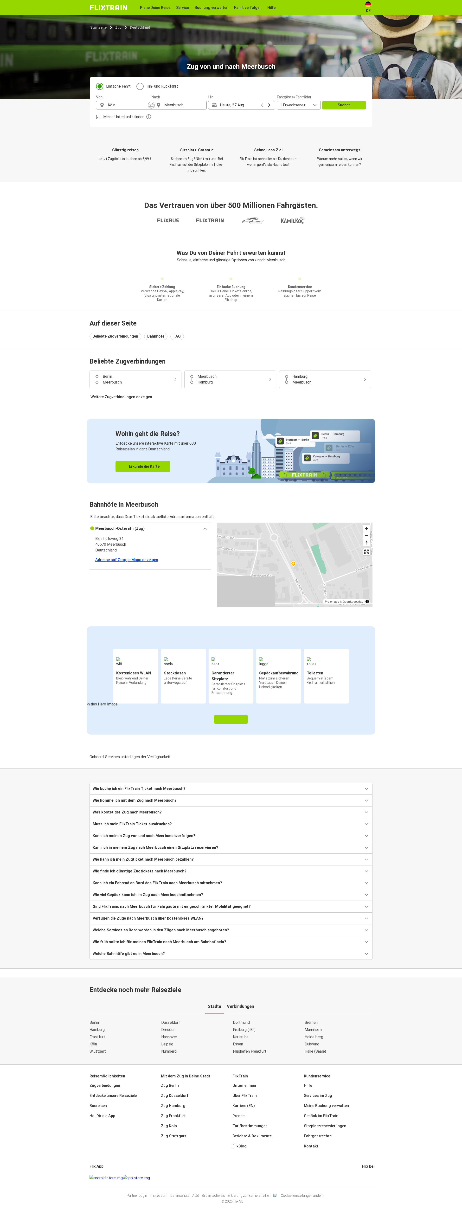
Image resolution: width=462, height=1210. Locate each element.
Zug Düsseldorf (174, 1095)
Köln (93, 1044)
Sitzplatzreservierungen (325, 1126)
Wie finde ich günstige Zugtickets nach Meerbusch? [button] (139, 871)
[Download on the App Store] (136, 1178)
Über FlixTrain (244, 1095)
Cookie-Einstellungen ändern (302, 1195)
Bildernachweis (213, 1195)
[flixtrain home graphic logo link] (108, 7)
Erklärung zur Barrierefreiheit (249, 1195)
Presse (238, 1116)
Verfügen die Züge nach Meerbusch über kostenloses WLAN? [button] (148, 918)
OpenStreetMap (353, 601)
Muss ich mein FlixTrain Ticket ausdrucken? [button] (132, 824)
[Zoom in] (366, 528)
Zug (118, 27)
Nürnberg (169, 1051)
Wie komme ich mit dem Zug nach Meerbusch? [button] (135, 800)
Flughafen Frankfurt (249, 1051)
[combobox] (128, 105)
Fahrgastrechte (318, 1136)
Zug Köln (169, 1126)
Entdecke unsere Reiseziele (113, 1095)
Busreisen (98, 1105)
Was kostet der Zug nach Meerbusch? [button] (127, 812)
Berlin (94, 1022)
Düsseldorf (170, 1022)
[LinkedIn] (367, 1178)
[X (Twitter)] (368, 1178)
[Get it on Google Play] (106, 1178)
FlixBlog (239, 1146)
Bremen (311, 1022)
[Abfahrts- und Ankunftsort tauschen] (151, 105)
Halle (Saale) (315, 1051)
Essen (238, 1044)
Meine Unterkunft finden (123, 117)
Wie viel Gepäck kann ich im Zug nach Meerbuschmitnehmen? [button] (148, 894)
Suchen (344, 105)
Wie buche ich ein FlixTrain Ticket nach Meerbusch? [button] (139, 788)
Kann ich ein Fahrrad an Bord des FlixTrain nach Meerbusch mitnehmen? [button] (157, 883)
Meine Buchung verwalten (326, 1105)
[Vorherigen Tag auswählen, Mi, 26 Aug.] (262, 105)
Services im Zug (318, 1095)
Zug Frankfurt (173, 1116)
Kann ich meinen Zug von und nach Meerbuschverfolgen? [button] (144, 835)
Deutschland (140, 27)
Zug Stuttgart (173, 1136)
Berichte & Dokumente (252, 1136)
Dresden (168, 1029)
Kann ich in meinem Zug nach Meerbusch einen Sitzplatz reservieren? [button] (155, 847)
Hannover (169, 1037)
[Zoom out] (366, 535)
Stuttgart (98, 1051)
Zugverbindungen (105, 1085)
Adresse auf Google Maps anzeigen (126, 559)
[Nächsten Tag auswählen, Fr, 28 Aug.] (269, 105)
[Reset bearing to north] (366, 542)
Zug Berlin (170, 1085)
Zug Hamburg (173, 1105)
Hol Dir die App (102, 1116)
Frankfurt (97, 1037)
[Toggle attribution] (367, 601)
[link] (231, 451)
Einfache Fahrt (118, 86)
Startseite (98, 27)
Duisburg (312, 1044)
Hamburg (97, 1029)
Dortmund (241, 1022)
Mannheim (313, 1029)
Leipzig (167, 1044)
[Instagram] (364, 1178)
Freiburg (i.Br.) (244, 1029)
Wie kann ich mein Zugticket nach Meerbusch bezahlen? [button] (143, 859)
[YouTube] (365, 1178)
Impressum (158, 1195)
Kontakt (311, 1146)
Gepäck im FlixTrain (321, 1116)
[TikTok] (370, 1178)
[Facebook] (363, 1178)
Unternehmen (244, 1085)
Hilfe (308, 1085)
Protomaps (332, 601)
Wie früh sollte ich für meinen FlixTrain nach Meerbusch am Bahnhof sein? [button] (159, 942)
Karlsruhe (241, 1037)
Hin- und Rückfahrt (162, 86)
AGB (195, 1195)
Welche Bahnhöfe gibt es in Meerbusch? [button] (129, 953)
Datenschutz (179, 1195)
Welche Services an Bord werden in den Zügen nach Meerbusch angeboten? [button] (161, 930)
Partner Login (137, 1195)
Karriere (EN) (243, 1105)
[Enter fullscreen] (366, 551)
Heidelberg (314, 1037)
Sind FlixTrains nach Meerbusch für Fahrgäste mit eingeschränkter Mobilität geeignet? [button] (172, 906)
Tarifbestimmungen (250, 1126)
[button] (150, 528)
